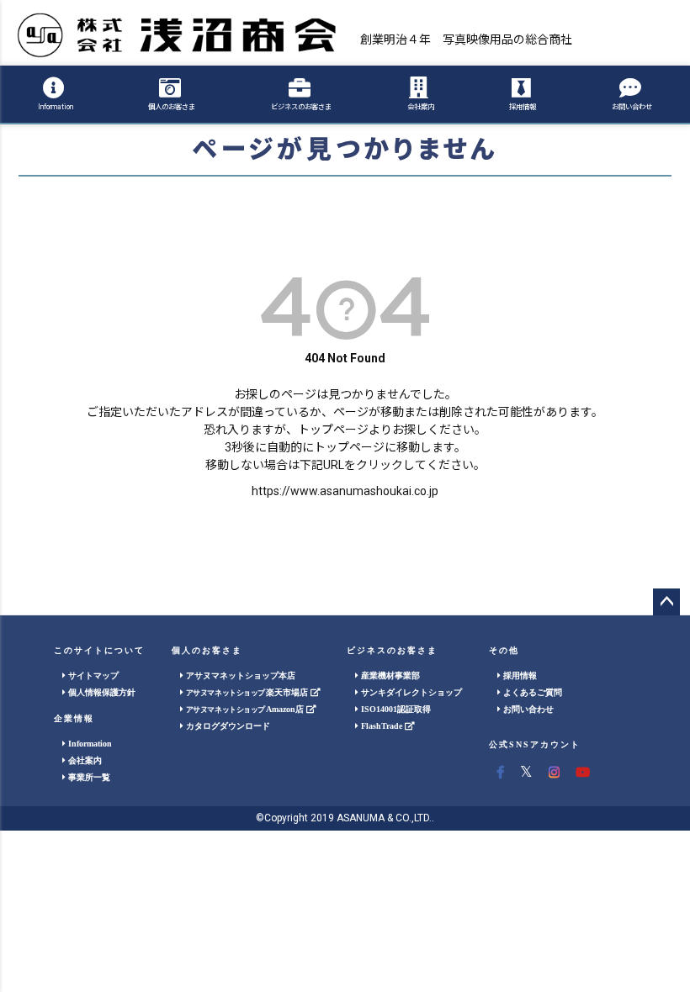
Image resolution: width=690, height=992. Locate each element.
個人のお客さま (171, 107)
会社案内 (420, 107)
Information (55, 107)
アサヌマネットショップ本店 (239, 675)
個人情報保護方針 (100, 692)
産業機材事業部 (389, 675)
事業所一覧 (88, 777)
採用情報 (522, 107)
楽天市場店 (248, 692)
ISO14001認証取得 (394, 709)
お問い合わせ (632, 107)
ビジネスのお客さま (301, 107)
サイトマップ (92, 675)
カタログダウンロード (226, 726)
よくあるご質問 (531, 692)
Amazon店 (246, 709)
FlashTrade (381, 726)
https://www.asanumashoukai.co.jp (345, 491)
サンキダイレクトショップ (410, 692)
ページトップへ (666, 601)
